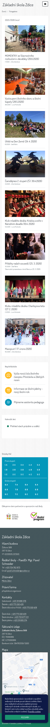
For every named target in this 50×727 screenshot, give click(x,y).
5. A (38, 465)
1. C (6, 474)
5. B (38, 470)
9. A (36, 484)
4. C (30, 474)
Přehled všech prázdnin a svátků (24, 426)
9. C (36, 494)
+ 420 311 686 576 (19, 601)
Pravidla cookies (34, 711)
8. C (26, 494)
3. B (22, 470)
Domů (4, 11)
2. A (14, 465)
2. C (14, 474)
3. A (22, 465)
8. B (26, 489)
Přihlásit (27, 723)
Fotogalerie (13, 11)
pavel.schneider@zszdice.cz (18, 570)
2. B (14, 470)
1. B (6, 470)
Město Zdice (7, 580)
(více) (17, 20)
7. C (16, 494)
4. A (30, 465)
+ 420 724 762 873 (12, 567)
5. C (38, 474)
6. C (6, 494)
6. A (6, 484)
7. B (16, 489)
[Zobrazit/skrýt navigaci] (45, 3)
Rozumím (25, 717)
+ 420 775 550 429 (18, 614)
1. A (6, 465)
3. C (22, 474)
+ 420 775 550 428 (15, 604)
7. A (16, 484)
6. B (6, 489)
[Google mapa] (25, 679)
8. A (26, 484)
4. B (30, 470)
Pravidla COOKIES (16, 723)
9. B (36, 489)
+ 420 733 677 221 (21, 617)
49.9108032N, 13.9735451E (12, 554)
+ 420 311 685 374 (20, 620)
